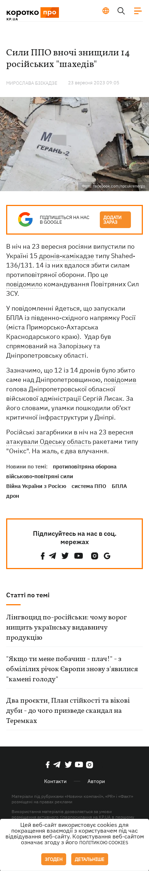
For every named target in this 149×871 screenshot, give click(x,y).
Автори (96, 781)
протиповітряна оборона (84, 466)
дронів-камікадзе (66, 256)
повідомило (24, 284)
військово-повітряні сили (39, 476)
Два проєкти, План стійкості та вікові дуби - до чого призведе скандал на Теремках (68, 711)
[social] (42, 556)
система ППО (89, 486)
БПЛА (119, 486)
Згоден (54, 859)
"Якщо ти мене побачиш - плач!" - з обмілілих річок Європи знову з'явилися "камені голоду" (72, 669)
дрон (12, 495)
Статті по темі (28, 595)
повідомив (120, 379)
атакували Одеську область (48, 441)
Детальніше (90, 859)
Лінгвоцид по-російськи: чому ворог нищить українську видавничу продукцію (66, 628)
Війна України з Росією (36, 486)
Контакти (55, 781)
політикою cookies (103, 842)
